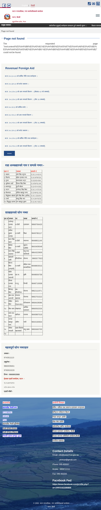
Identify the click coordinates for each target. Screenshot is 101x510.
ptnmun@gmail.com (68, 459)
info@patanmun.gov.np (69, 455)
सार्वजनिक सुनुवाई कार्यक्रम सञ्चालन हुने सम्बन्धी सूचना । (63, 26)
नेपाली (33, 5)
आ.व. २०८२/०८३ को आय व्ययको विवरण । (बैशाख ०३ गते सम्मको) (27, 92)
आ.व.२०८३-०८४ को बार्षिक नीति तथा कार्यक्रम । (21, 76)
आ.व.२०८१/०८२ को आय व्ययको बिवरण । (19, 115)
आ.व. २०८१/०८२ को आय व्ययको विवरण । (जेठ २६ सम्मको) (25, 123)
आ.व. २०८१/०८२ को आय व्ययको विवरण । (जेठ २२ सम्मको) (25, 146)
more (9, 153)
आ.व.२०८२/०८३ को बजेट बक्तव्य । (17, 130)
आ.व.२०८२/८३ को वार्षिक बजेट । (16, 107)
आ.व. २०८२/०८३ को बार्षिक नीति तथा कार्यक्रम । (21, 138)
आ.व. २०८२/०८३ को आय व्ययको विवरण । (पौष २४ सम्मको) (25, 99)
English (25, 5)
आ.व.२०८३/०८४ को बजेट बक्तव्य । (17, 84)
